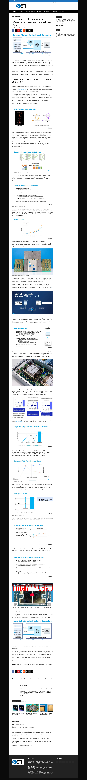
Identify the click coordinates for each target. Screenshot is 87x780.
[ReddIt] (24, 30)
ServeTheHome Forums (71, 0)
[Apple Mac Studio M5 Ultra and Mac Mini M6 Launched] (18, 708)
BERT (20, 664)
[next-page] (14, 717)
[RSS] (17, 1)
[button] (73, 11)
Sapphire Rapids (41, 664)
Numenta (36, 664)
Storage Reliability (46, 0)
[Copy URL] (32, 30)
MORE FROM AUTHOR (25, 701)
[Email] (27, 30)
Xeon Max (50, 664)
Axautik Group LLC (19, 778)
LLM (33, 664)
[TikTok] (19, 1)
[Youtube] (22, 1)
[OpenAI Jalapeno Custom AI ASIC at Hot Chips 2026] (32, 708)
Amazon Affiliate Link (21, 89)
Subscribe (65, 0)
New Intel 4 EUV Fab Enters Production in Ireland (43, 678)
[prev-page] (12, 717)
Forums (14, 11)
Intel (26, 664)
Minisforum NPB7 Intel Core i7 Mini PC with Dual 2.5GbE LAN (21, 679)
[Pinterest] (18, 30)
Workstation (47, 11)
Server (21, 11)
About (51, 0)
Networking (39, 11)
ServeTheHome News (39, 0)
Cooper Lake (19, 421)
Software (55, 11)
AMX (18, 664)
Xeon (46, 664)
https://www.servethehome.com (25, 687)
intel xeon (29, 664)
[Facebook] (13, 1)
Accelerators (20, 14)
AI (18, 11)
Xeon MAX (21, 580)
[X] (20, 1)
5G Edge (28, 11)
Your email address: (60, 25)
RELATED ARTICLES (16, 701)
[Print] (29, 30)
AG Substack (56, 0)
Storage (33, 11)
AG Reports (61, 0)
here (51, 773)
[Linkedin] (15, 1)
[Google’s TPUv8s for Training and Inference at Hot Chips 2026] (46, 708)
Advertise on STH (31, 766)
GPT (23, 664)
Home (13, 14)
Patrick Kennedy (15, 27)
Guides (61, 11)
